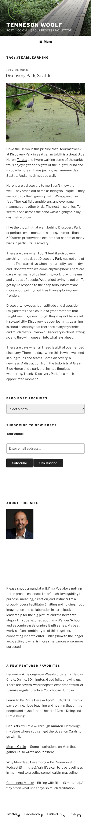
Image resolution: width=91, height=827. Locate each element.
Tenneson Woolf (34, 25)
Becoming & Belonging (23, 674)
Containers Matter (20, 783)
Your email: (14, 434)
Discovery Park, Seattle (29, 75)
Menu (48, 41)
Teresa (22, 160)
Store (16, 731)
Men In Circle (16, 747)
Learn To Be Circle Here (23, 700)
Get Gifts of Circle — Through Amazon (34, 726)
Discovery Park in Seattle (28, 154)
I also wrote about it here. (36, 752)
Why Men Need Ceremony (26, 762)
